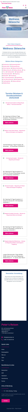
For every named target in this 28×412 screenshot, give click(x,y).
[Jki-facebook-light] (23, 5)
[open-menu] (26, 8)
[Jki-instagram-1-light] (25, 5)
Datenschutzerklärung (10, 300)
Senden (9, 316)
